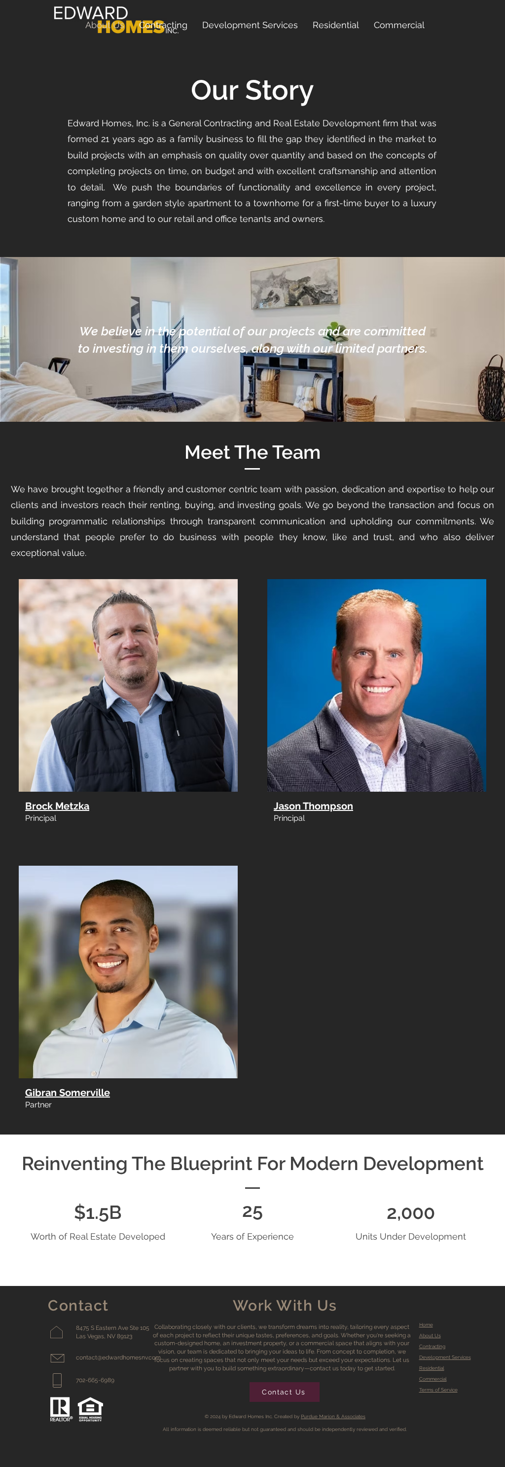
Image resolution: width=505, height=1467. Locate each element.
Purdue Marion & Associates (333, 1416)
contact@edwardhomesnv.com (118, 1357)
